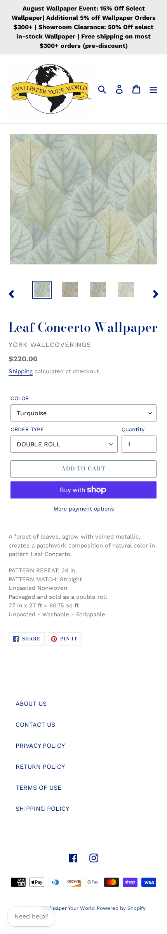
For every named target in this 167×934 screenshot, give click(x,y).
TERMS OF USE (38, 787)
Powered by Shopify (121, 908)
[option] (42, 289)
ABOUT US (31, 703)
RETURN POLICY (40, 766)
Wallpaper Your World (68, 908)
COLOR (19, 398)
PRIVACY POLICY (40, 745)
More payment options (84, 508)
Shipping (21, 371)
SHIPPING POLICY (42, 808)
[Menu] (153, 89)
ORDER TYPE (27, 429)
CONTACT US (35, 724)
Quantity (133, 429)
